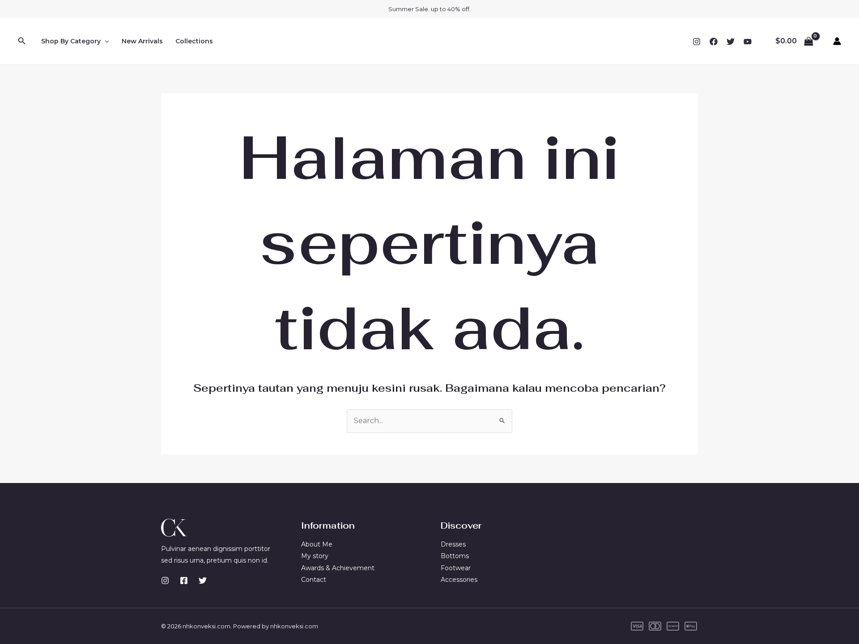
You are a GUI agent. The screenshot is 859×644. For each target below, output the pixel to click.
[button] (22, 41)
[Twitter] (731, 42)
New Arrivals (142, 41)
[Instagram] (697, 42)
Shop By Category (71, 41)
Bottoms (455, 556)
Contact (313, 580)
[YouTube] (748, 42)
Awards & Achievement (337, 568)
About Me (316, 544)
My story (314, 556)
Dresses (453, 544)
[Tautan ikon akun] (837, 41)
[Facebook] (714, 42)
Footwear (456, 568)
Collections (194, 41)
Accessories (459, 580)
